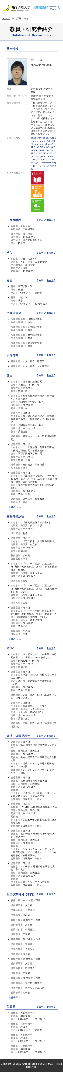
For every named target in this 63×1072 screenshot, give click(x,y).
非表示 (50, 220)
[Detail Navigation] (53, 7)
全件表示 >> (15, 507)
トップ (6, 18)
